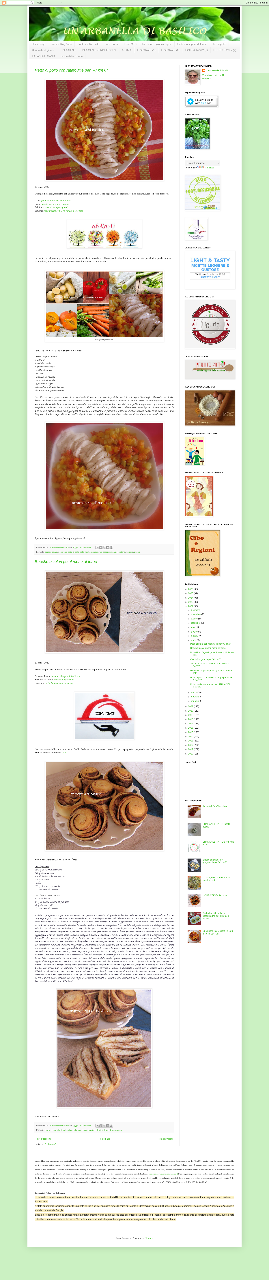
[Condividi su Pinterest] (111, 547)
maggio (195, 635)
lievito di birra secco (113, 1130)
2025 (191, 593)
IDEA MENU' (69, 50)
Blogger (149, 1238)
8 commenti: (86, 547)
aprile (194, 640)
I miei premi (111, 44)
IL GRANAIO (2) (170, 50)
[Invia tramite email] (97, 547)
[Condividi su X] (104, 547)
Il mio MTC (130, 44)
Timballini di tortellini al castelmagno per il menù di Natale (216, 916)
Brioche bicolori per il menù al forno (66, 561)
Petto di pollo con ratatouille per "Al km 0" (71, 70)
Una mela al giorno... (44, 50)
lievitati (100, 1130)
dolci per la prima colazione (69, 1130)
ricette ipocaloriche (93, 552)
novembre (196, 614)
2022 (191, 606)
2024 (191, 598)
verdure (129, 552)
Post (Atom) (50, 1144)
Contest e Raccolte (88, 44)
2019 (191, 715)
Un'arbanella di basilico (218, 70)
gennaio (195, 701)
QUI (64, 752)
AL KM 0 (127, 50)
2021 (191, 706)
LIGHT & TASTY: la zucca (215, 895)
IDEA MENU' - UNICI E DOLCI (99, 50)
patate (54, 552)
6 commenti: (86, 1125)
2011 (191, 749)
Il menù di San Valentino (215, 806)
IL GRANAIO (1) (146, 50)
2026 (191, 589)
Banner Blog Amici (61, 44)
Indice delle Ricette (72, 56)
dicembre (196, 610)
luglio (194, 627)
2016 (191, 728)
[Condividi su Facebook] (107, 547)
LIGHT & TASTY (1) (196, 50)
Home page (38, 44)
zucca (137, 552)
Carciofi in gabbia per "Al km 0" (205, 659)
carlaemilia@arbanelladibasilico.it (163, 1174)
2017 (191, 723)
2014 (191, 736)
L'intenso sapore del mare (192, 44)
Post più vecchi (165, 1139)
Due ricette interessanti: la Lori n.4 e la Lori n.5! (218, 932)
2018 (191, 719)
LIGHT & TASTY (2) (224, 50)
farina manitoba (89, 1130)
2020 (191, 711)
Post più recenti (43, 1139)
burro (47, 1130)
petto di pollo (73, 552)
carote (48, 552)
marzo (194, 692)
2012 (191, 745)
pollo (82, 552)
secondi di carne (110, 552)
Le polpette (219, 44)
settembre (196, 623)
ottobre (194, 618)
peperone (62, 552)
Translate (209, 167)
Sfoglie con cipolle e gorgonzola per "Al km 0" (215, 861)
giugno (194, 631)
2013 (191, 740)
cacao (53, 1130)
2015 (191, 732)
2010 (191, 753)
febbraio (195, 696)
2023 (191, 602)
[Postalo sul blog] (100, 547)
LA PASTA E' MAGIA (43, 56)
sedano (122, 552)
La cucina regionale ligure (157, 44)
